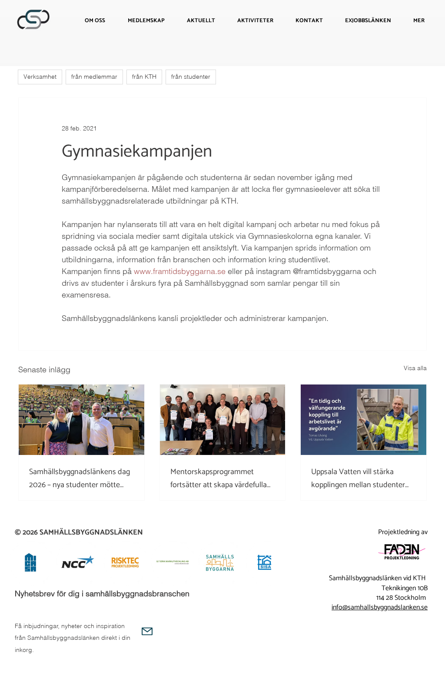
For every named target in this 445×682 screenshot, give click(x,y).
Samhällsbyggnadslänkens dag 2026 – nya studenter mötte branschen (79, 478)
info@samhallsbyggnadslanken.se (380, 607)
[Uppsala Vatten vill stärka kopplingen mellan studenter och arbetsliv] (363, 419)
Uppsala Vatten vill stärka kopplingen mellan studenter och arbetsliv (358, 478)
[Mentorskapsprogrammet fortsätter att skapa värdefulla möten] (223, 419)
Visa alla (415, 368)
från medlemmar (94, 76)
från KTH (144, 76)
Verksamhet (39, 76)
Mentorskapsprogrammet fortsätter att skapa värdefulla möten (218, 478)
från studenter (190, 76)
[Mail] (147, 631)
